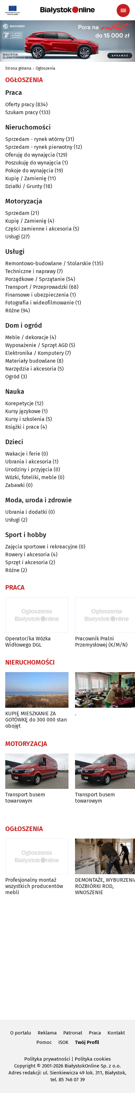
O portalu (20, 1033)
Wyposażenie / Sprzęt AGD (36, 345)
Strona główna (18, 68)
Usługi (12, 237)
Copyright (24, 1066)
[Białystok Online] (67, 10)
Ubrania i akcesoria (28, 462)
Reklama (47, 1033)
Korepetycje (19, 403)
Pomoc (44, 1042)
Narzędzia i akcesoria (30, 369)
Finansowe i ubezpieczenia (37, 295)
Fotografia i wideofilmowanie (39, 303)
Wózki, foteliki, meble (31, 477)
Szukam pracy (21, 112)
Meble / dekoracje (26, 337)
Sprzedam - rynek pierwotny (38, 147)
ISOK (63, 1042)
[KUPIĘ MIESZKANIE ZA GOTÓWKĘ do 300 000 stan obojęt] (36, 690)
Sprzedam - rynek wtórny (35, 139)
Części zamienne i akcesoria (38, 229)
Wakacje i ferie (22, 454)
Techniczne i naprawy (30, 271)
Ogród (12, 376)
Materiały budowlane (30, 361)
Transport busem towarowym (25, 797)
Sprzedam (17, 213)
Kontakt (116, 1033)
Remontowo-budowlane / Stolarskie (48, 263)
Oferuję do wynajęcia (30, 155)
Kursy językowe (23, 411)
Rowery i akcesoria (27, 554)
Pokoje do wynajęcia (29, 170)
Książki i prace (22, 427)
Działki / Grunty (23, 186)
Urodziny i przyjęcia (28, 469)
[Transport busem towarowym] (36, 771)
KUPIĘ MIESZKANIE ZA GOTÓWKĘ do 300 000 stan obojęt (36, 719)
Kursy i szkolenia (25, 419)
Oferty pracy (19, 104)
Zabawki (15, 485)
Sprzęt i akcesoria (26, 562)
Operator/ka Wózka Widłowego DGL (28, 641)
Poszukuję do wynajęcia (33, 163)
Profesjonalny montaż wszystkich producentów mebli (34, 886)
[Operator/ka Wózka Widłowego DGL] (36, 615)
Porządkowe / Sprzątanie (35, 279)
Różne (12, 310)
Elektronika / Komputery (34, 353)
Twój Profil (87, 1042)
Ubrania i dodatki (26, 512)
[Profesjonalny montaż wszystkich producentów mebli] (36, 856)
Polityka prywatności (47, 1059)
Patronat (72, 1033)
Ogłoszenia (45, 68)
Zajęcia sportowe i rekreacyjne (41, 547)
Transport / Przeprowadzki (36, 287)
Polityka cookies (93, 1059)
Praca (95, 1033)
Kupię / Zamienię (26, 178)
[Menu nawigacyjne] (123, 10)
